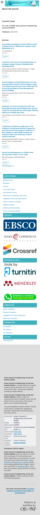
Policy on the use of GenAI (12, 202)
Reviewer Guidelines (9, 312)
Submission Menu (23, 466)
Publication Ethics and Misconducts (15, 199)
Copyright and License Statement (14, 315)
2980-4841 (18, 432)
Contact (6, 186)
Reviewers (6, 183)
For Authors (7, 330)
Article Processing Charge (11, 211)
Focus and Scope (8, 189)
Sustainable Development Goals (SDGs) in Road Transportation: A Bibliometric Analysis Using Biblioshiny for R (19, 46)
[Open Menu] (2, 2)
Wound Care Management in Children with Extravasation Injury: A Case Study (17, 153)
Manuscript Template (10, 318)
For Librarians (7, 333)
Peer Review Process (10, 192)
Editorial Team (8, 180)
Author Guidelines (9, 309)
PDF (6, 56)
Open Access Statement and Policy (15, 195)
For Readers (7, 327)
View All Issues (7, 166)
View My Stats (8, 340)
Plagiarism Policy (8, 205)
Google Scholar (20, 443)
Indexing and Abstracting (11, 208)
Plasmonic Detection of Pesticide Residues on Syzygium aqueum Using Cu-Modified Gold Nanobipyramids (19, 64)
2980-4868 (18, 434)
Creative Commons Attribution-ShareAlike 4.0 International (20, 491)
